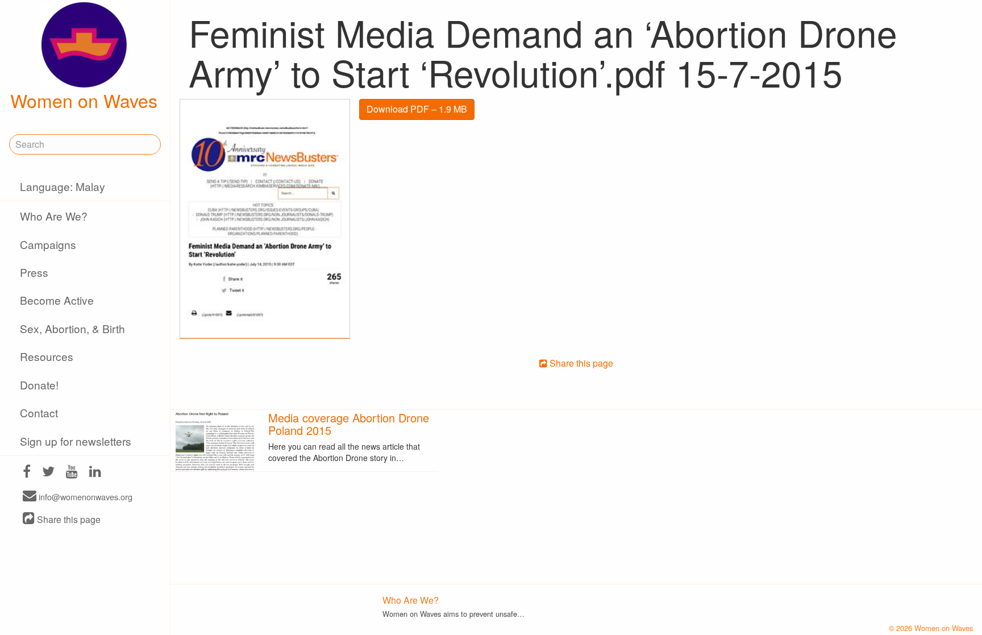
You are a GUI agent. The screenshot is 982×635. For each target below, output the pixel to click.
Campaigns (48, 244)
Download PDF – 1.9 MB (417, 108)
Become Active (57, 300)
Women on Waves (83, 100)
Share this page (68, 519)
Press (34, 272)
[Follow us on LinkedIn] (95, 472)
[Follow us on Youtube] (71, 472)
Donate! (39, 384)
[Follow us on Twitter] (48, 472)
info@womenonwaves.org (84, 497)
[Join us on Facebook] (26, 472)
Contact (39, 412)
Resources (46, 356)
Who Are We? (54, 215)
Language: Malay (62, 186)
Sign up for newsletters (75, 441)
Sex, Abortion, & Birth (72, 328)
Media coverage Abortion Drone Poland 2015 (348, 423)
